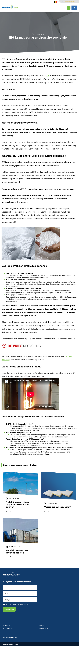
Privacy (42, 625)
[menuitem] (19, 625)
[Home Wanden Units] (10, 7)
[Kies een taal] (56, 1)
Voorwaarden (8, 628)
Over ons (6, 625)
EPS (47, 75)
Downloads (44, 628)
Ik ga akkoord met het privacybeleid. (17, 604)
